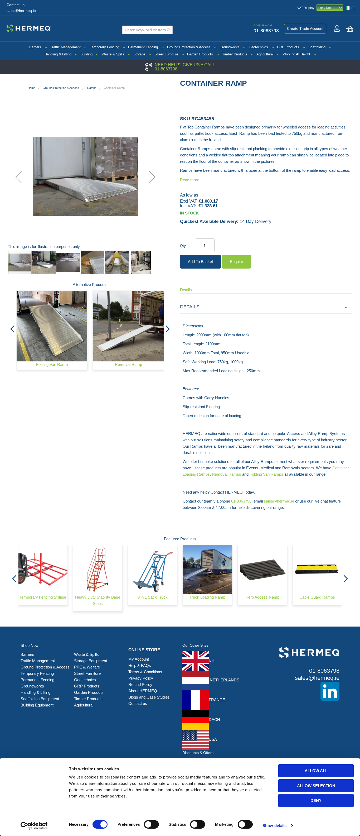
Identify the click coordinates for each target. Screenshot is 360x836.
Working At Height (296, 54)
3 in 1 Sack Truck (153, 597)
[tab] (266, 307)
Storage (139, 54)
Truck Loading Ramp (207, 597)
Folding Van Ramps (266, 474)
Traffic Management (65, 47)
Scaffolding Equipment (40, 698)
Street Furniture (166, 54)
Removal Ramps (226, 474)
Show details (274, 825)
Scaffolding (316, 47)
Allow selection (316, 786)
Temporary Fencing (104, 47)
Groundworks (230, 47)
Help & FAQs (139, 665)
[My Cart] (349, 29)
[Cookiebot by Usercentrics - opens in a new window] (34, 826)
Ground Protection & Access (189, 47)
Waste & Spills (113, 54)
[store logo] (29, 27)
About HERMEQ (142, 691)
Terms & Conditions (145, 672)
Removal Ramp (128, 364)
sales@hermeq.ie (21, 11)
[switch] (151, 825)
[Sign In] (337, 28)
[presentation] (12, 327)
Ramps (91, 87)
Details (186, 290)
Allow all (316, 770)
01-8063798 (166, 69)
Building (86, 54)
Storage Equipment (91, 660)
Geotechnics (258, 47)
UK (211, 660)
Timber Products (234, 54)
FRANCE (217, 700)
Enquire (236, 261)
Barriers (35, 47)
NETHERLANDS (224, 680)
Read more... (191, 180)
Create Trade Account (305, 28)
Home (31, 87)
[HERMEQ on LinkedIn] (302, 691)
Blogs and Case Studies (149, 697)
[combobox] (147, 30)
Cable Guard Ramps (317, 597)
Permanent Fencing (143, 47)
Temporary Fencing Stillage (43, 597)
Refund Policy (140, 684)
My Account (138, 659)
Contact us (137, 703)
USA (213, 739)
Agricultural (265, 54)
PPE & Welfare (87, 667)
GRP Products (288, 47)
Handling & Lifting (58, 54)
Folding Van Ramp (52, 364)
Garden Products (200, 54)
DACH (214, 719)
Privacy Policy (140, 678)
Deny (316, 800)
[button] (18, 177)
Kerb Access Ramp (262, 597)
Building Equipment (38, 705)
